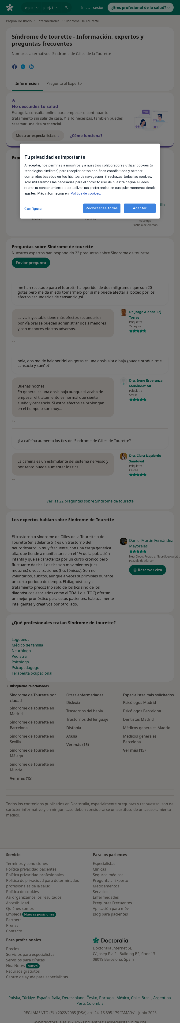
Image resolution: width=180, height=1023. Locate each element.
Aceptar (139, 208)
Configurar (33, 209)
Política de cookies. (85, 194)
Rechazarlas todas (102, 208)
